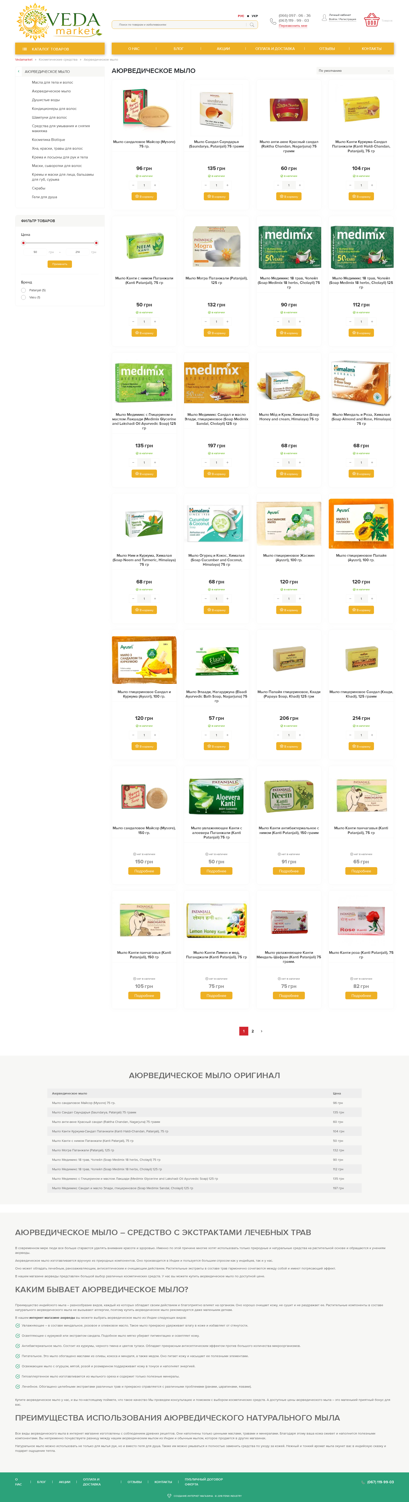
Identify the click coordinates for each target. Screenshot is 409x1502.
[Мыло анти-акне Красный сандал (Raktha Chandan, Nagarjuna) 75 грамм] (289, 110)
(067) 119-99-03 (380, 1482)
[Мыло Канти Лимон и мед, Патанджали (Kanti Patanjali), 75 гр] (216, 921)
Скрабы (38, 188)
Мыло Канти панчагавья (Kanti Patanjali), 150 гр (144, 954)
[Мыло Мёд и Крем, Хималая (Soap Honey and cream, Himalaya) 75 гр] (289, 383)
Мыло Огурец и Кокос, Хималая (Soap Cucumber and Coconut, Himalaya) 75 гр (216, 559)
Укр (255, 16)
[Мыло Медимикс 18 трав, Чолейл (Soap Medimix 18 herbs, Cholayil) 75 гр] (289, 246)
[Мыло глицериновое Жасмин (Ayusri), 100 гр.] (289, 524)
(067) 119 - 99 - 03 (294, 20)
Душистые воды (46, 100)
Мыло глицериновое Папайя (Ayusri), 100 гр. (361, 557)
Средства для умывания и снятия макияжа (61, 128)
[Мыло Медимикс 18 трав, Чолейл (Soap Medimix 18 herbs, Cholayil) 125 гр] (361, 246)
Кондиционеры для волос (54, 108)
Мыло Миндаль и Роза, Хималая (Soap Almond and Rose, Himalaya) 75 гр (361, 419)
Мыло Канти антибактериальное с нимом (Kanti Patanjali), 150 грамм (289, 830)
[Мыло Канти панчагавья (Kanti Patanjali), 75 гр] (361, 796)
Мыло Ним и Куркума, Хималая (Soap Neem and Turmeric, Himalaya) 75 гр (144, 559)
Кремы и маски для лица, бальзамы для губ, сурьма (63, 176)
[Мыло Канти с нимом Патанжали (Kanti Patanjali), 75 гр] (144, 246)
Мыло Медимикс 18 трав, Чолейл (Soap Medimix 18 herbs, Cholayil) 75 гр (289, 282)
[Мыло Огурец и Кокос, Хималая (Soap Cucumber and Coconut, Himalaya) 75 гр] (216, 524)
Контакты (163, 1482)
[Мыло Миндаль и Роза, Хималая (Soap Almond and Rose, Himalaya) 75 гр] (361, 383)
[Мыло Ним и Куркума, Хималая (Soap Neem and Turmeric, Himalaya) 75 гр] (144, 524)
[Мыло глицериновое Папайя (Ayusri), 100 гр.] (361, 524)
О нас (18, 1481)
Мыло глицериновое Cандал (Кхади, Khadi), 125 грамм (361, 694)
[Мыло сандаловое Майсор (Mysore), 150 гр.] (144, 796)
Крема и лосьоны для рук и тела (60, 157)
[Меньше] (133, 185)
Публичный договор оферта (204, 1481)
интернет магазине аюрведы (52, 1317)
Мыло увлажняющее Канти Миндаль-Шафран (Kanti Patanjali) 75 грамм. (289, 957)
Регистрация (347, 19)
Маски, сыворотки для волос (57, 165)
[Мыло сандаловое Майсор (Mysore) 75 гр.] (144, 110)
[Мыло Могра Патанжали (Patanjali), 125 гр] (216, 246)
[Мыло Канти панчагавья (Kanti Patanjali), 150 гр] (144, 921)
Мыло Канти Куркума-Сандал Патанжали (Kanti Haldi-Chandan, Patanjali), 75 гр (361, 146)
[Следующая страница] (261, 1031)
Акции (64, 1482)
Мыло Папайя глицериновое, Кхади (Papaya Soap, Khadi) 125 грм (289, 694)
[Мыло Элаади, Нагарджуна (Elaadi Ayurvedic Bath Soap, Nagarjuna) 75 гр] (216, 660)
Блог (41, 1482)
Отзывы (135, 1482)
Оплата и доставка (92, 1481)
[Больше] (155, 185)
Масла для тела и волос (52, 82)
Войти (333, 19)
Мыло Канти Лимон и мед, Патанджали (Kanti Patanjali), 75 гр (216, 954)
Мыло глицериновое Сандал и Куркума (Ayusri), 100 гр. (144, 694)
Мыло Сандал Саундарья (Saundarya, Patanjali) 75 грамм (216, 143)
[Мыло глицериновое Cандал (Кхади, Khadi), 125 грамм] (361, 660)
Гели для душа (44, 197)
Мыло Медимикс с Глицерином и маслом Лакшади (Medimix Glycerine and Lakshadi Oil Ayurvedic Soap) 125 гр (144, 421)
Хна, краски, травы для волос (57, 148)
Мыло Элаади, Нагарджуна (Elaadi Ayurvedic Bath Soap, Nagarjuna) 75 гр (216, 696)
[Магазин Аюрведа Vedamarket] (60, 21)
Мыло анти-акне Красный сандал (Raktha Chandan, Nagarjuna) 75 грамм (289, 146)
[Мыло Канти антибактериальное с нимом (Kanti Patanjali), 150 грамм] (289, 796)
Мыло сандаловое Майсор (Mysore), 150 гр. (144, 830)
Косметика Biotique (48, 139)
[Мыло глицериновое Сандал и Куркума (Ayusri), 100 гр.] (144, 660)
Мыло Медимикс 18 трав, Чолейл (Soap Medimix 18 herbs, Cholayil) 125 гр (361, 282)
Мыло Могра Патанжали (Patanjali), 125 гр (217, 280)
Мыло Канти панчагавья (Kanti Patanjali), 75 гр (361, 830)
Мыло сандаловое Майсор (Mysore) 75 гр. (144, 143)
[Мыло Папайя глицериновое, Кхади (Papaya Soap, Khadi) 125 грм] (289, 660)
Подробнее (144, 871)
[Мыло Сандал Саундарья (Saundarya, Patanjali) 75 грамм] (216, 110)
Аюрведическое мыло (51, 91)
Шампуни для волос (49, 117)
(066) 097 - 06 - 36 (295, 15)
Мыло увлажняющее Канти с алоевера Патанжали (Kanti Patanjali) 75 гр (216, 832)
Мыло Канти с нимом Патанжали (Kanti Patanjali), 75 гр (144, 280)
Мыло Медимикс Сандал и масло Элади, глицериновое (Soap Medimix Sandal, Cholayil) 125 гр (216, 419)
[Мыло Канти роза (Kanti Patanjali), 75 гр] (361, 921)
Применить (59, 264)
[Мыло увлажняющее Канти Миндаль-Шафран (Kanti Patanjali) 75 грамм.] (289, 921)
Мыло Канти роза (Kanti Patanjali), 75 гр (361, 954)
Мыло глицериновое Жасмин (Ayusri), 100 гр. (289, 557)
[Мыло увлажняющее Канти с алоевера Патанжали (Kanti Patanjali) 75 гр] (216, 796)
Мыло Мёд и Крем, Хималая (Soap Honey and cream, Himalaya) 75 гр (289, 416)
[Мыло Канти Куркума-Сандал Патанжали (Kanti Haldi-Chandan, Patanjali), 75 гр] (361, 110)
